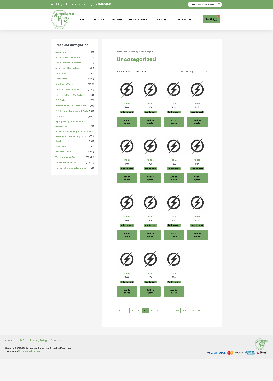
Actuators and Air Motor (67, 57)
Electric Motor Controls (67, 89)
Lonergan (60, 116)
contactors (61, 78)
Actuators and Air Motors (68, 62)
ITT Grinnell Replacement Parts (71, 111)
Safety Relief (62, 146)
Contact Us (185, 19)
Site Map (56, 340)
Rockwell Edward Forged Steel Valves (74, 131)
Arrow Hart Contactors (67, 68)
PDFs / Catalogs (138, 19)
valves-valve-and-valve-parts (70, 168)
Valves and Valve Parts (66, 162)
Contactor (60, 73)
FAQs (23, 340)
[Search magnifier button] (219, 4)
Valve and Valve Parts (66, 157)
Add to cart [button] (127, 112)
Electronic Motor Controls (68, 95)
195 (184, 310)
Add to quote (127, 121)
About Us (98, 19)
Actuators (60, 52)
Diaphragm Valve (64, 84)
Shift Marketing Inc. (29, 351)
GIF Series (60, 100)
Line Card (116, 19)
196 (192, 310)
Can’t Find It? (163, 19)
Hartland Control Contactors (70, 105)
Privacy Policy (38, 340)
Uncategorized (63, 151)
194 (177, 310)
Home (82, 19)
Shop (126, 52)
